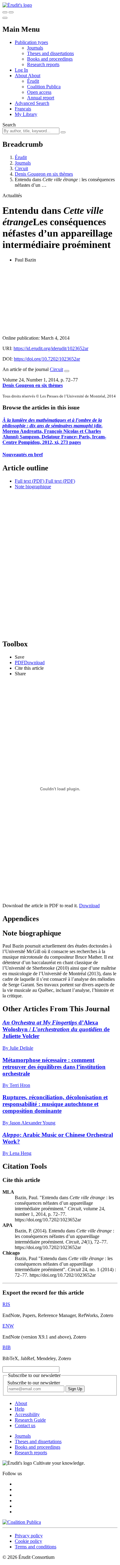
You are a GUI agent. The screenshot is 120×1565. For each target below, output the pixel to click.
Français (23, 108)
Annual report (40, 97)
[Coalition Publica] (21, 1522)
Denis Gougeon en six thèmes (44, 174)
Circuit (21, 168)
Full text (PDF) (29, 481)
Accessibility (27, 1414)
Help (19, 1408)
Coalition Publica (44, 86)
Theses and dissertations (50, 53)
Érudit (33, 81)
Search (9, 124)
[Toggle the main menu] (4, 18)
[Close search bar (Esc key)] (11, 12)
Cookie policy (28, 1541)
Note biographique (33, 486)
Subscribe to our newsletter (33, 1382)
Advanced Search (32, 103)
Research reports (43, 64)
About (34, 75)
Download (89, 905)
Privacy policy (29, 1535)
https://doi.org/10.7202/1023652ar (47, 358)
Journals (35, 47)
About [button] (21, 75)
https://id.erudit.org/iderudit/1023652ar (51, 348)
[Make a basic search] (4, 12)
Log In (21, 70)
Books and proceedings (50, 59)
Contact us (25, 1425)
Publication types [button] (31, 42)
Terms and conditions (35, 1546)
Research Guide (30, 1420)
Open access (39, 92)
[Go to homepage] (17, 5)
